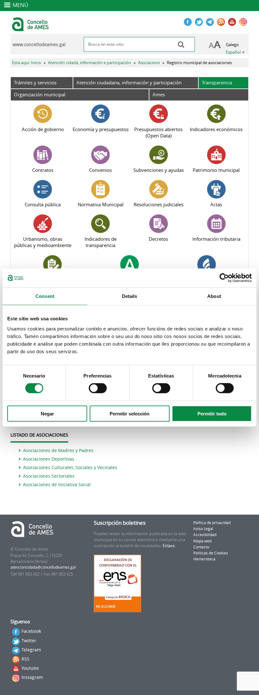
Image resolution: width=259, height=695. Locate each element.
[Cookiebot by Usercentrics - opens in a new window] (224, 278)
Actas (216, 204)
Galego (232, 44)
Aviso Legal (203, 528)
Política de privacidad (212, 522)
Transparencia (217, 82)
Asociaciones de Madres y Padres (58, 450)
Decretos (158, 239)
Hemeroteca (204, 559)
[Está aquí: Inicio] (31, 28)
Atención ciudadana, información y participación (129, 82)
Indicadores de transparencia (101, 242)
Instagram (32, 677)
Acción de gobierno (43, 129)
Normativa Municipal (100, 204)
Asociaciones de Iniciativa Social (57, 484)
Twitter (28, 641)
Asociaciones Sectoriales (49, 476)
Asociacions (149, 62)
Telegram (31, 650)
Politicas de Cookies (210, 553)
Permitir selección (129, 413)
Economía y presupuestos (101, 129)
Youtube (30, 668)
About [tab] (214, 296)
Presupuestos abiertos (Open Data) (158, 132)
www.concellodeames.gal (39, 44)
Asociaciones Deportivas (48, 459)
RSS (25, 659)
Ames (159, 94)
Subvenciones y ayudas (158, 170)
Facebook (31, 631)
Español (233, 52)
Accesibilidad (204, 534)
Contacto (201, 547)
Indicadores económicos (216, 129)
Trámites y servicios (35, 82)
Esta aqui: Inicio (26, 62)
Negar (47, 413)
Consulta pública (43, 204)
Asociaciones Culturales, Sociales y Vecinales (70, 467)
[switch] (98, 388)
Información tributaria (216, 239)
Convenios (100, 170)
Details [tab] (129, 296)
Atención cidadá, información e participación (89, 62)
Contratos (42, 170)
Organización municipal (39, 94)
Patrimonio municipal (216, 170)
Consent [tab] (44, 296)
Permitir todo (211, 413)
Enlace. (169, 545)
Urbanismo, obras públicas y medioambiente (42, 242)
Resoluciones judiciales (159, 204)
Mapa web (202, 541)
